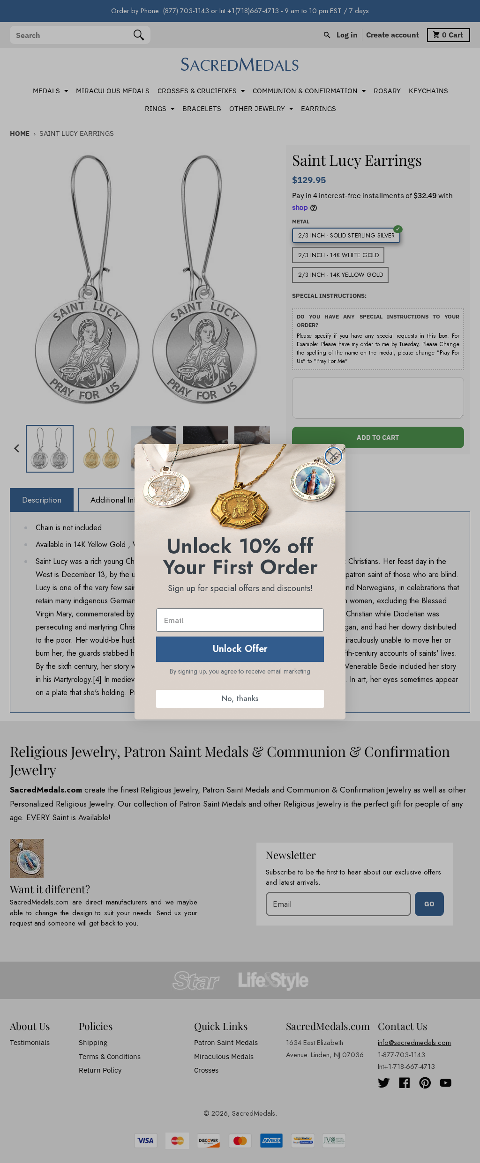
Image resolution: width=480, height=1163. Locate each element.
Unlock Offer (240, 649)
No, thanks (240, 698)
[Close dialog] (333, 456)
